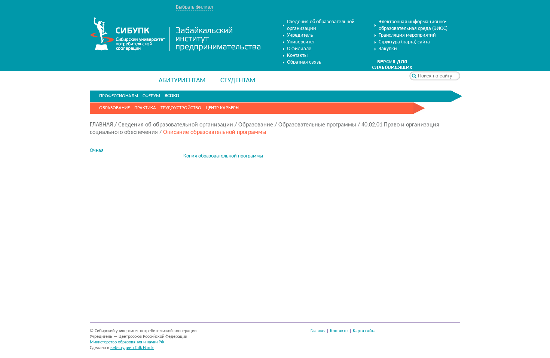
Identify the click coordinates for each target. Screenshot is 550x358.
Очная (97, 150)
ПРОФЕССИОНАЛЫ (118, 96)
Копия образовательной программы (223, 156)
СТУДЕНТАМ (237, 80)
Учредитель (300, 35)
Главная (318, 331)
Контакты (297, 55)
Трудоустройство (181, 107)
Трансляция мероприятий (407, 35)
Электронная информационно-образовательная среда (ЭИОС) (413, 25)
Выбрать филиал (194, 7)
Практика (145, 107)
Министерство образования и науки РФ (127, 342)
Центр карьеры (222, 107)
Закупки (388, 49)
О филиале (299, 49)
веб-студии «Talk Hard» (132, 348)
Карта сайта (364, 331)
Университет (301, 42)
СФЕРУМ (151, 96)
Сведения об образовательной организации (321, 25)
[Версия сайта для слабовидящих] (392, 68)
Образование (114, 107)
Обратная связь (304, 62)
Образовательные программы (317, 125)
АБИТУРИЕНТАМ (182, 80)
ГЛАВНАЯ (101, 125)
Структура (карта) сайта (404, 42)
